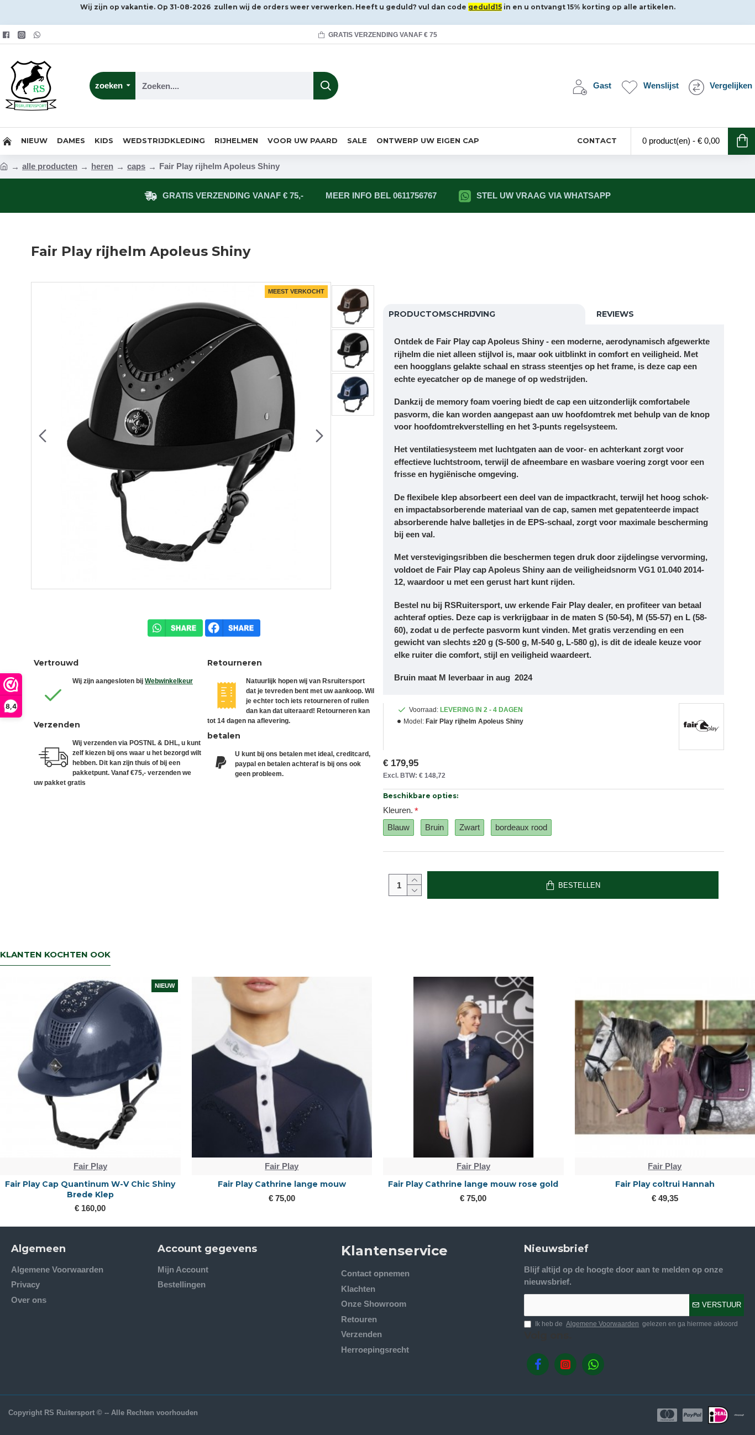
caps (136, 166)
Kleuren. (398, 810)
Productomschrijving (442, 314)
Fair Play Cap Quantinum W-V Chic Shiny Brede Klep (90, 1189)
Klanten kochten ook (55, 955)
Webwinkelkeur (169, 681)
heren (102, 166)
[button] (43, 436)
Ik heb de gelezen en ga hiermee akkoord (636, 1324)
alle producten (49, 166)
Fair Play (90, 1166)
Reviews (615, 314)
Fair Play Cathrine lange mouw (282, 1184)
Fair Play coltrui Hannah (665, 1184)
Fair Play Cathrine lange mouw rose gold (473, 1184)
